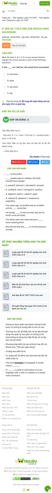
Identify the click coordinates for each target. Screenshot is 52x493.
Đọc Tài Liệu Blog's (10, 441)
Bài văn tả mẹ (32, 397)
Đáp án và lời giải (18, 45)
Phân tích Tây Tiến (9, 408)
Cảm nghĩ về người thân (37, 443)
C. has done (12, 87)
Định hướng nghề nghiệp (37, 415)
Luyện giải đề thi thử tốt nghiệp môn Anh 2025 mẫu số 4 (29, 253)
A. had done (12, 74)
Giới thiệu (17, 484)
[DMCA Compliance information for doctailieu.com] (35, 479)
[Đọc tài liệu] (24, 490)
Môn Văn (6, 393)
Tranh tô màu (7, 411)
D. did (9, 93)
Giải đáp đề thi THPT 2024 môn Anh (27, 295)
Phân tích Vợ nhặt (34, 430)
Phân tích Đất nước (35, 408)
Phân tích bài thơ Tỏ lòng (37, 404)
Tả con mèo (32, 400)
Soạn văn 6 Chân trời (10, 433)
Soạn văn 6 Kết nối (10, 437)
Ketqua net (6, 444)
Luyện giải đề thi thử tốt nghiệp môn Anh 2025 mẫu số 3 (29, 264)
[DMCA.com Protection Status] (21, 479)
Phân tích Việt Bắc (34, 393)
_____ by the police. (14, 174)
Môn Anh (6, 397)
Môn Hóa (6, 404)
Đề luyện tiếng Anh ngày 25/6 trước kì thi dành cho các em (29, 307)
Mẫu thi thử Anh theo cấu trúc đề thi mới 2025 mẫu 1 (29, 285)
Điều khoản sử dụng (30, 484)
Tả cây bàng (32, 440)
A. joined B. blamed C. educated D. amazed (25, 185)
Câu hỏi (6, 45)
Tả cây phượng (8, 415)
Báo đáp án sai (19, 162)
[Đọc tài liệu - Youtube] (28, 490)
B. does (10, 80)
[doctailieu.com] (26, 462)
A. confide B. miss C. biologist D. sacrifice (24, 189)
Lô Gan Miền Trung (10, 448)
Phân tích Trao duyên (35, 447)
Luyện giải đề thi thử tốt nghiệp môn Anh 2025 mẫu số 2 (29, 275)
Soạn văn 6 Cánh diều (11, 430)
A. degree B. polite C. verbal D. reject (21, 194)
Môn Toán (6, 400)
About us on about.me (11, 418)
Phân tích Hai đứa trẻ (36, 411)
